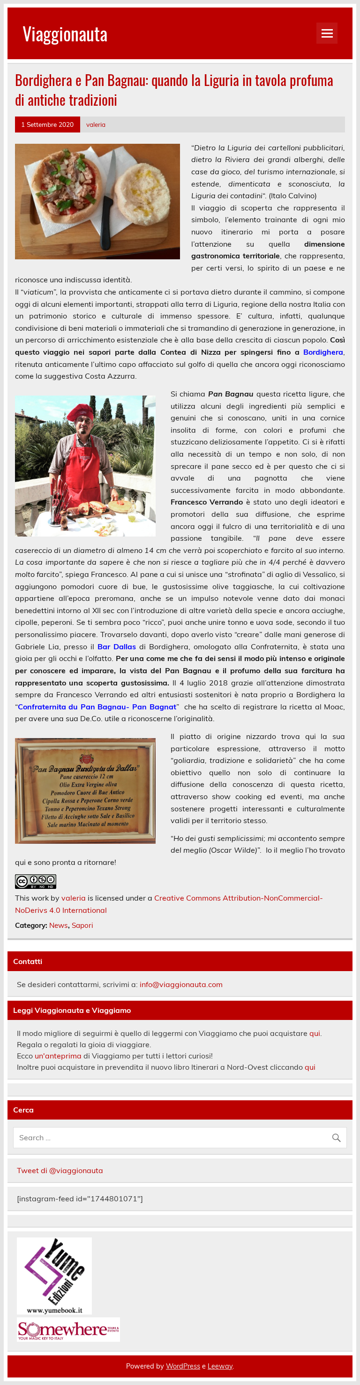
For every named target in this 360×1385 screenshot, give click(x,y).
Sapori (82, 925)
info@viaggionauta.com (181, 984)
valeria (95, 124)
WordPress (183, 1366)
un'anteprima (58, 1055)
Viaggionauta (64, 33)
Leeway (220, 1366)
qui (314, 1033)
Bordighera (323, 352)
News (58, 925)
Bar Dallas (117, 646)
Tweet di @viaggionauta (60, 1170)
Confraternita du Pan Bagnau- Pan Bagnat (97, 706)
